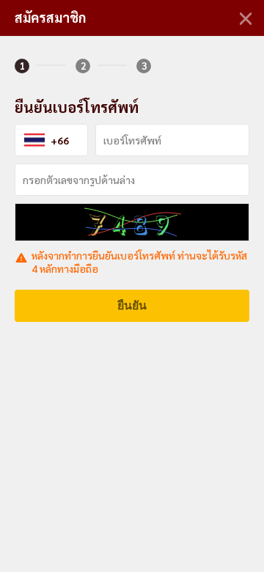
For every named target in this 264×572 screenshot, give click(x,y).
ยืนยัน (132, 305)
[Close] (245, 18)
